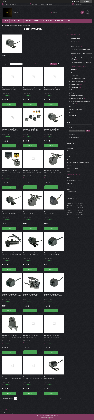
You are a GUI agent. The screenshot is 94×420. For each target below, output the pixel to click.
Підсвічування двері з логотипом (81, 62)
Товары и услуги (15, 20)
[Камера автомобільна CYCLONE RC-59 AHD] (12, 200)
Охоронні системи (76, 93)
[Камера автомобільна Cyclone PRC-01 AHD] (54, 117)
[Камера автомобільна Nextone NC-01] (54, 365)
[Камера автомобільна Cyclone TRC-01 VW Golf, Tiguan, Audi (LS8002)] (12, 117)
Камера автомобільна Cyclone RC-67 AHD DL (30, 336)
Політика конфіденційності (56, 418)
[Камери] (12, 44)
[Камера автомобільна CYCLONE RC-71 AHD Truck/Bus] (33, 282)
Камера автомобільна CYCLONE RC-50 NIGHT (52, 253)
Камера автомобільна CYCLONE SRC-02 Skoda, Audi (11, 253)
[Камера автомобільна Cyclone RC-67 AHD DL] (33, 324)
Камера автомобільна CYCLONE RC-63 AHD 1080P (53, 171)
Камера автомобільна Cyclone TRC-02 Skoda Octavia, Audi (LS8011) (51, 337)
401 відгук (76, 1)
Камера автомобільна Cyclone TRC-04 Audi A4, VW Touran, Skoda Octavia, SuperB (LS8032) (12, 379)
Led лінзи (74, 44)
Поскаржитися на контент (41, 418)
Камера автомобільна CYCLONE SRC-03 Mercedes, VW (11, 337)
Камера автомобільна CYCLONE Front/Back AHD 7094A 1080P (11, 172)
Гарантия (36, 20)
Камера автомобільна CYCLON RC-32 (51, 212)
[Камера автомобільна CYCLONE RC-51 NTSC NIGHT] (12, 282)
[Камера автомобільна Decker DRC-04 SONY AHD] (54, 76)
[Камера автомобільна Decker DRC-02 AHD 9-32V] (12, 76)
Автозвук (74, 90)
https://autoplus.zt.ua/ (74, 174)
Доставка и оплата (75, 109)
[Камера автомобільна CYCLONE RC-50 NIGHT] (54, 241)
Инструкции (59, 20)
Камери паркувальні (77, 95)
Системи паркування (77, 66)
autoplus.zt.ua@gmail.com (74, 180)
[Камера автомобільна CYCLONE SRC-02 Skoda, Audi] (12, 241)
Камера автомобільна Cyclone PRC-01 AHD (51, 130)
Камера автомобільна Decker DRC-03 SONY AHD (32, 88)
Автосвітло (74, 87)
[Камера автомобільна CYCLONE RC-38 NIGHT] (33, 241)
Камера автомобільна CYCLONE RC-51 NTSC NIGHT (11, 295)
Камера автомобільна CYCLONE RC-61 (30, 212)
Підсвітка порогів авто (78, 78)
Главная (6, 20)
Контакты (49, 20)
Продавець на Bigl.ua (47, 417)
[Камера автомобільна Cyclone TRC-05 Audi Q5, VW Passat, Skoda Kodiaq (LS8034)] (33, 365)
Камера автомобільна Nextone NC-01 (51, 377)
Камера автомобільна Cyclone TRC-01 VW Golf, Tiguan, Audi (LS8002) (10, 130)
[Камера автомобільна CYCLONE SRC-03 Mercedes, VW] (12, 324)
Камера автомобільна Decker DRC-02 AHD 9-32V (11, 88)
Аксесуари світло (76, 73)
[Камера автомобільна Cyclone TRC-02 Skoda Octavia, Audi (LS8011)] (54, 324)
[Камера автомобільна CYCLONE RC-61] (33, 200)
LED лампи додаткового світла (80, 49)
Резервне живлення (77, 98)
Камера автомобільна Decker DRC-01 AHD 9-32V (32, 171)
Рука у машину (8, 413)
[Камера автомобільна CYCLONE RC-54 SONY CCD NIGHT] (54, 282)
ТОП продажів (75, 38)
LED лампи (74, 41)
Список (62, 64)
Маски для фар (75, 46)
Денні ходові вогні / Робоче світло (81, 53)
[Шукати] (82, 12)
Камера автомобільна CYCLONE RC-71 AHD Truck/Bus (30, 295)
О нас (42, 20)
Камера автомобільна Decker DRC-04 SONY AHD (53, 88)
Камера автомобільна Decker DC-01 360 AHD (30, 130)
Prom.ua (56, 415)
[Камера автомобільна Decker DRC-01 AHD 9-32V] (33, 159)
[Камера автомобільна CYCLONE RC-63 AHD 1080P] (54, 159)
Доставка (28, 20)
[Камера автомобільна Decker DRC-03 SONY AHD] (33, 76)
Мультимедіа (75, 84)
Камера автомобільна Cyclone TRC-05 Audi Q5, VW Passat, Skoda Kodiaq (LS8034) (32, 379)
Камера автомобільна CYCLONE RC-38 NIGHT (30, 253)
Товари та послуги (10, 25)
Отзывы (67, 20)
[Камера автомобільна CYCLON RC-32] (54, 200)
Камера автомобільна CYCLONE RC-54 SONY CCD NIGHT (53, 295)
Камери (5, 55)
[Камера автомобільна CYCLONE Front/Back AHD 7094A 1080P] (12, 159)
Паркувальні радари (77, 81)
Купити (9, 104)
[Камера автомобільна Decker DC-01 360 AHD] (33, 117)
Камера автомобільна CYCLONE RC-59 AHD (9, 212)
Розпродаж (74, 75)
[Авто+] (7, 12)
